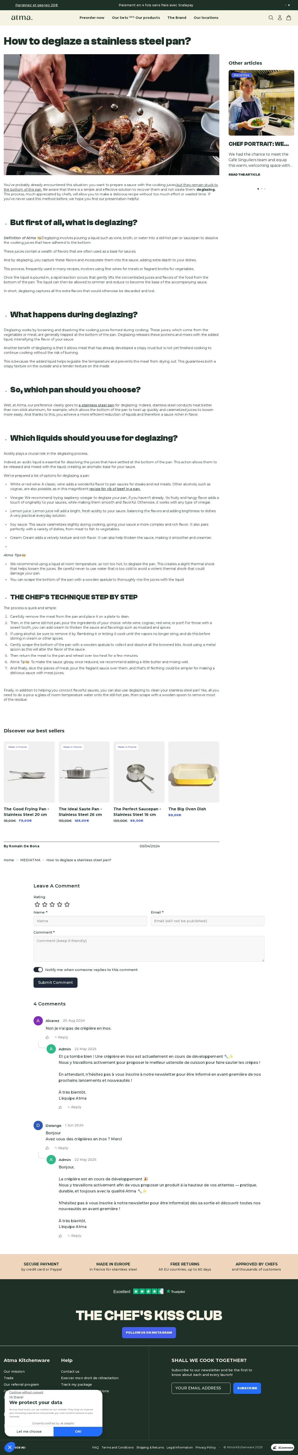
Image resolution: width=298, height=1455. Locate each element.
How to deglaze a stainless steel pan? (78, 860)
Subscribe (247, 1388)
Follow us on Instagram (149, 1333)
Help (67, 1360)
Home (9, 860)
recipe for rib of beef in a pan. (114, 489)
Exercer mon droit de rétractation (90, 1378)
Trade (9, 1378)
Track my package (76, 1384)
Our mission (14, 1371)
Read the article (244, 175)
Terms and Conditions (118, 1447)
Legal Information (180, 1447)
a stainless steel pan (96, 405)
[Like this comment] (47, 1037)
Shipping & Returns (150, 1447)
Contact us (70, 1371)
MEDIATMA (30, 860)
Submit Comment (55, 982)
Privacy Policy (206, 1447)
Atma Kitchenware (27, 1360)
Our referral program (21, 1384)
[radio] (37, 904)
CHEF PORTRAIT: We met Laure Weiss (256, 144)
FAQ (95, 1447)
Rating (39, 897)
